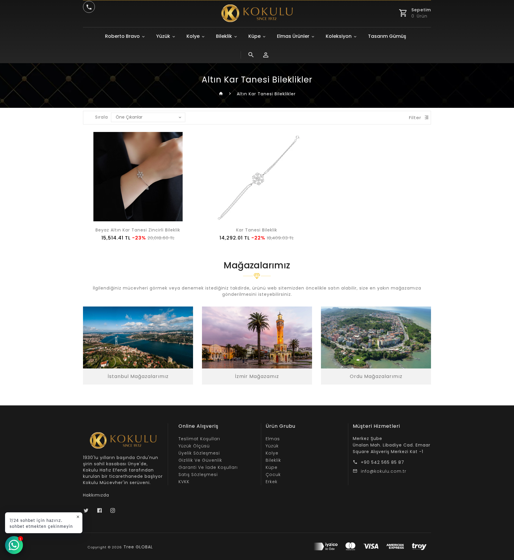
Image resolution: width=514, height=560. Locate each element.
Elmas (273, 439)
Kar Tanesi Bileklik (256, 230)
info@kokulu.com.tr (383, 471)
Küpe (254, 36)
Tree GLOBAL (138, 547)
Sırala (101, 117)
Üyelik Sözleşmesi (199, 453)
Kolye (193, 36)
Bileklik (224, 36)
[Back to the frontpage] (221, 94)
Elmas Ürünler (293, 36)
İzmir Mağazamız (257, 376)
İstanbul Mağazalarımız (138, 376)
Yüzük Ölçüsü (194, 446)
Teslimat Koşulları (199, 439)
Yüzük (163, 36)
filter (415, 117)
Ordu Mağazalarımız (376, 376)
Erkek (272, 482)
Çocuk (273, 474)
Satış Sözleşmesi (198, 474)
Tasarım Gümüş (387, 36)
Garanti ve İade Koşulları (208, 467)
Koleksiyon (339, 36)
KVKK (183, 482)
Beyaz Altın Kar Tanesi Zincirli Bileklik (137, 230)
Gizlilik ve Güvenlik (200, 460)
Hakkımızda (96, 495)
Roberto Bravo (122, 36)
